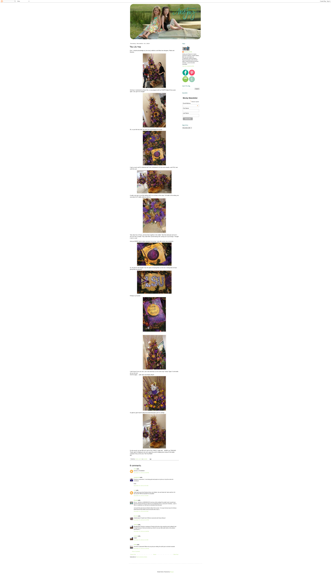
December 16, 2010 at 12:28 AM (141, 548)
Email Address (190, 103)
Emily (135, 544)
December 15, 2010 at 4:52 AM (141, 485)
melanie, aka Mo (188, 51)
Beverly (136, 516)
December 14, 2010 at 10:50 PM (141, 472)
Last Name (186, 113)
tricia (135, 468)
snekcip (136, 524)
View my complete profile (188, 66)
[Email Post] (150, 459)
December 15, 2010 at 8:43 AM (141, 511)
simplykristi (137, 477)
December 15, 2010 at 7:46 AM (141, 495)
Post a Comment (136, 551)
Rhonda (136, 500)
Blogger (172, 571)
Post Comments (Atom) (141, 557)
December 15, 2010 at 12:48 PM (141, 531)
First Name (186, 108)
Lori (135, 490)
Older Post (175, 554)
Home (154, 554)
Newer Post (133, 554)
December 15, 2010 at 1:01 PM (141, 540)
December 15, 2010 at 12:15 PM (141, 520)
